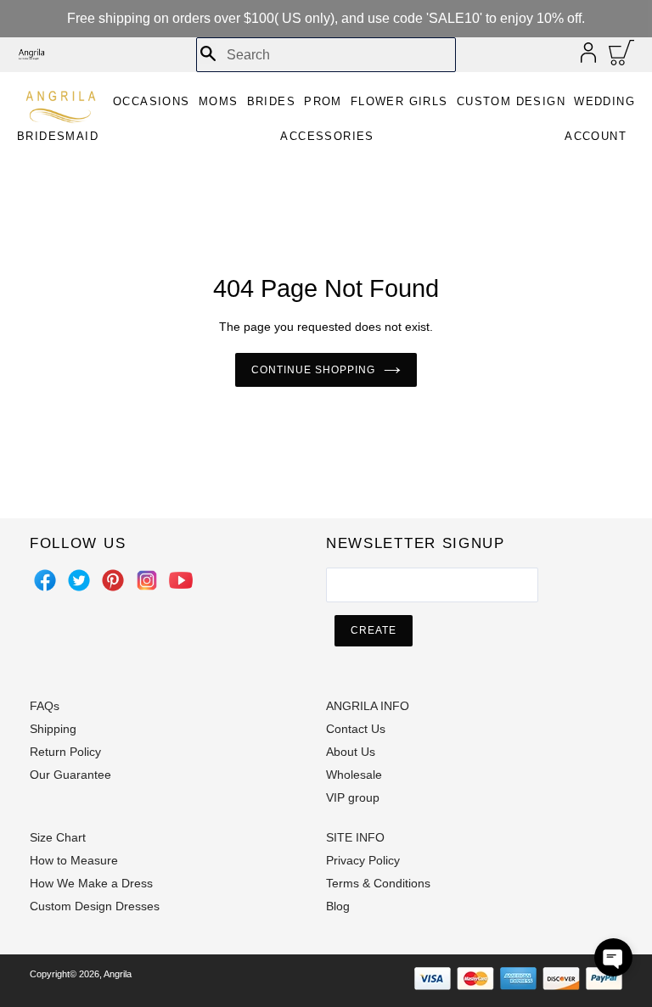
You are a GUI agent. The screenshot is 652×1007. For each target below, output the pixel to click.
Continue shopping (312, 370)
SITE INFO (355, 837)
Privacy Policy (363, 860)
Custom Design (511, 101)
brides (271, 101)
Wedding (604, 101)
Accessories (327, 136)
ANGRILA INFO (367, 706)
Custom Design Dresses (95, 906)
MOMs (219, 101)
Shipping (53, 729)
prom (323, 101)
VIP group (352, 797)
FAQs (44, 706)
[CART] (622, 57)
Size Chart (58, 837)
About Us (350, 751)
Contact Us (355, 729)
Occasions (151, 101)
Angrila (118, 974)
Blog (338, 906)
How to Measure (74, 860)
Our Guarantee (70, 774)
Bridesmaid (57, 136)
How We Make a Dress (91, 883)
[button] (613, 957)
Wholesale (354, 774)
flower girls (399, 101)
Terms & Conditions (378, 883)
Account (596, 136)
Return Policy (65, 751)
